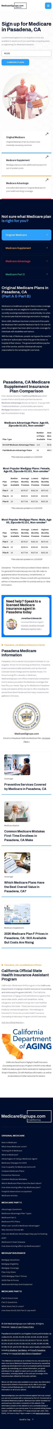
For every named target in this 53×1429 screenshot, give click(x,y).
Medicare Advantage (17, 183)
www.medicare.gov (43, 1413)
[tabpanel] (26, 319)
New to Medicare (9, 1142)
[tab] (26, 235)
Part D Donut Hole (10, 1298)
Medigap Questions (10, 1260)
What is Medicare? (10, 1155)
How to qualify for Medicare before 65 (19, 1167)
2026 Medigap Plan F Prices (14, 1276)
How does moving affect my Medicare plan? (21, 1187)
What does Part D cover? (13, 1306)
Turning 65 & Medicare (12, 1151)
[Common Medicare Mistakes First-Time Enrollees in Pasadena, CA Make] (17, 813)
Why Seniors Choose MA (13, 1230)
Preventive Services (11, 1175)
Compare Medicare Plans (13, 1171)
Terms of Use (15, 1327)
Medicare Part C (9, 1218)
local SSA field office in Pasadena (27, 1354)
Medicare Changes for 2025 (14, 1163)
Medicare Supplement (18, 160)
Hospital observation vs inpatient (17, 1191)
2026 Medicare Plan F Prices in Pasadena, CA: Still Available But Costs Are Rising (26, 938)
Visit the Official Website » (13, 1023)
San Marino (22, 1350)
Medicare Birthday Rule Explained (17, 1284)
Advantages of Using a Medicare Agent (19, 1159)
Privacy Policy (28, 1327)
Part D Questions (9, 1302)
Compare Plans (15, 62)
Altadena (13, 1350)
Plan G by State (9, 1272)
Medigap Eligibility (10, 1264)
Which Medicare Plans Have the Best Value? (22, 1183)
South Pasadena (38, 1350)
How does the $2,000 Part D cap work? (19, 1310)
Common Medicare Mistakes (14, 1179)
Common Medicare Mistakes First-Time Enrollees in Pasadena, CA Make (24, 836)
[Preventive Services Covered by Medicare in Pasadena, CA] (17, 766)
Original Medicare (15, 137)
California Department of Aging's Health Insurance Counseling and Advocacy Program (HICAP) (26, 989)
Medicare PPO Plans (11, 1222)
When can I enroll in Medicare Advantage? (21, 1226)
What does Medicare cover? (14, 1147)
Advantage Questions (12, 1209)
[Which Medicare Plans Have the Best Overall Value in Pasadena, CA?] (17, 864)
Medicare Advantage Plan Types (16, 1213)
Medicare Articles (9, 1196)
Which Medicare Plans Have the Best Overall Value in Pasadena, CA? (24, 887)
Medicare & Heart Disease (13, 1242)
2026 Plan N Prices (10, 1280)
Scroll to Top (25, 1420)
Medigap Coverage (10, 1268)
